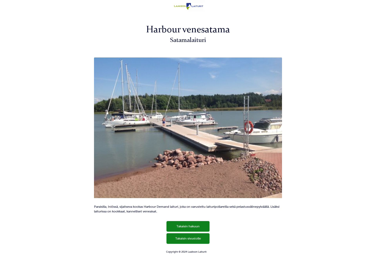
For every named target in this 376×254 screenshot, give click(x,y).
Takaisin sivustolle (188, 238)
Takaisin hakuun (188, 226)
